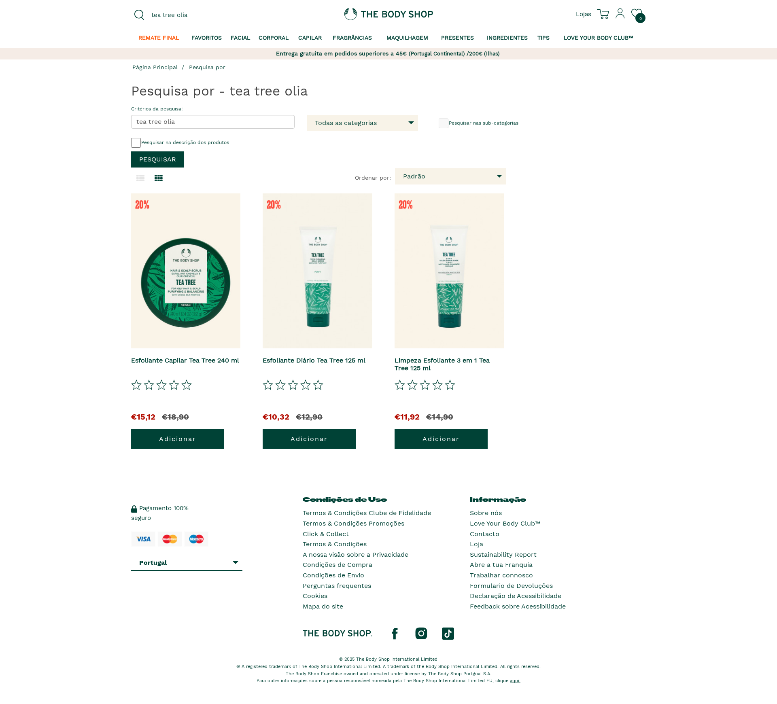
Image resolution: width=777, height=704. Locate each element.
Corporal (274, 37)
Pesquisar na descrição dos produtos (185, 142)
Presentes (457, 37)
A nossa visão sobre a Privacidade (355, 554)
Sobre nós (486, 513)
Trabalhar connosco (501, 575)
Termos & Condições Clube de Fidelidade (367, 513)
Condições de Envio (333, 575)
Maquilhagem (407, 37)
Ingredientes (507, 37)
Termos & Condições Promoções (353, 523)
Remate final (158, 37)
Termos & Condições (335, 544)
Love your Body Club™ (598, 37)
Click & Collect (326, 534)
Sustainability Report (503, 554)
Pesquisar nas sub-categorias (483, 123)
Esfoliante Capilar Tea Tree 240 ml (185, 360)
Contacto (484, 534)
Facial (240, 37)
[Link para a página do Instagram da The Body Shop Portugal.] (421, 633)
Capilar (310, 37)
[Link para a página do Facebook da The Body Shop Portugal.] (394, 633)
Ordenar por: (373, 177)
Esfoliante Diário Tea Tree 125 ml (314, 360)
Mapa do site (323, 606)
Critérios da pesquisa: (157, 109)
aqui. (515, 680)
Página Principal (155, 67)
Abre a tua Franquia (501, 564)
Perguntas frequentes (337, 585)
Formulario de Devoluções (511, 585)
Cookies (315, 596)
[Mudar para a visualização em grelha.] (158, 178)
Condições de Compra (337, 564)
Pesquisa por (207, 67)
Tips (543, 37)
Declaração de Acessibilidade (515, 596)
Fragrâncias (352, 37)
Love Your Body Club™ (505, 523)
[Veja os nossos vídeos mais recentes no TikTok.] (448, 633)
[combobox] (191, 15)
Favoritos (206, 37)
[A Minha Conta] (620, 16)
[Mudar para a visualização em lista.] (140, 178)
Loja (476, 544)
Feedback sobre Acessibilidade (518, 606)
